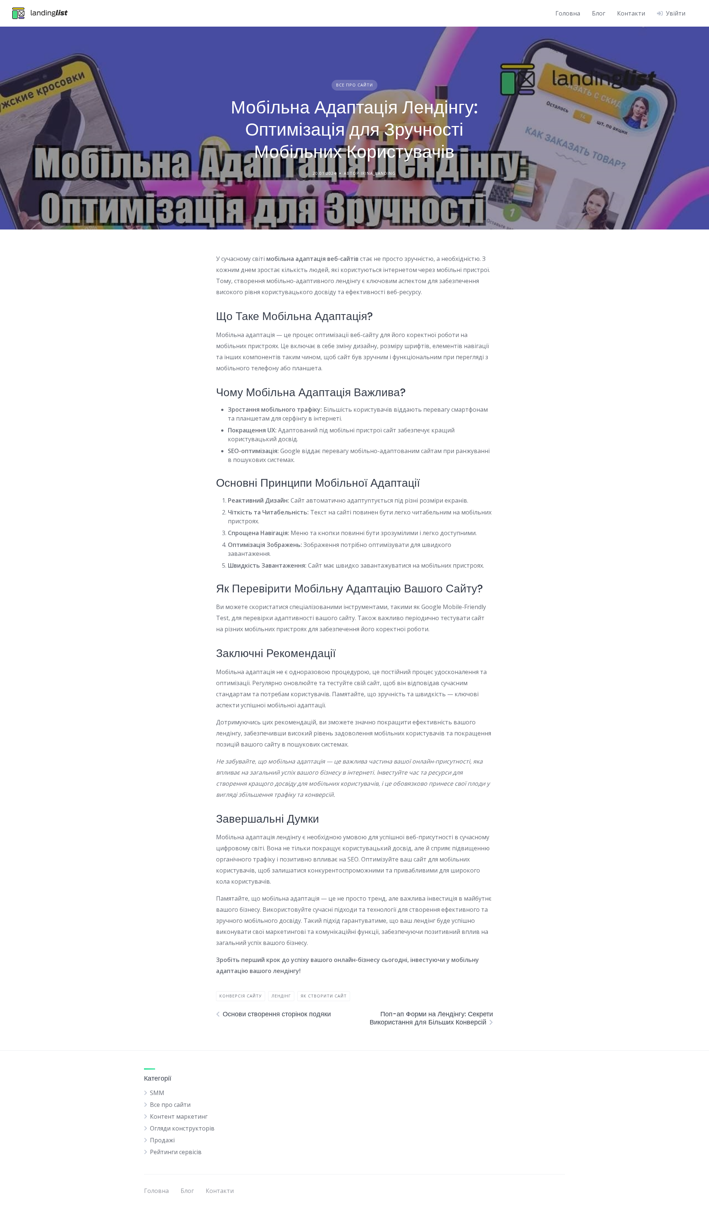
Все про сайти (354, 85)
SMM (157, 1093)
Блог (598, 13)
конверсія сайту (240, 996)
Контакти (631, 13)
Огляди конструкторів (182, 1128)
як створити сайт (324, 996)
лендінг (281, 996)
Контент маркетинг (179, 1116)
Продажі (162, 1140)
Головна (567, 13)
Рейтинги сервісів (176, 1152)
